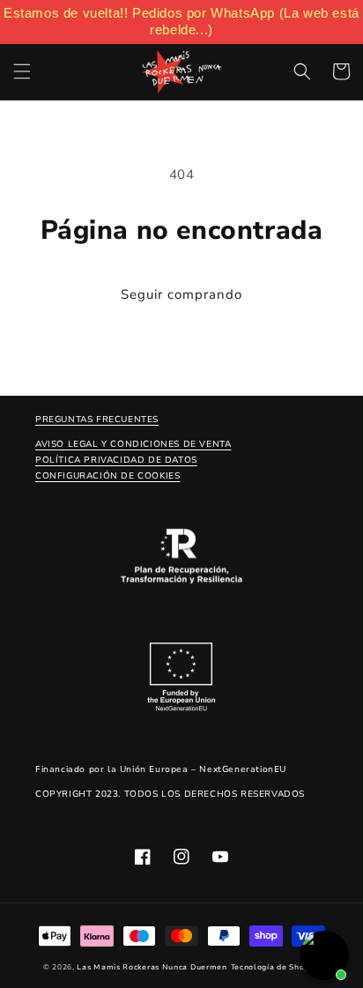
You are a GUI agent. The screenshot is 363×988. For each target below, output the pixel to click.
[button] (22, 71)
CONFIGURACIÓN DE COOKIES (107, 476)
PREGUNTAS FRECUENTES (97, 419)
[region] (181, 22)
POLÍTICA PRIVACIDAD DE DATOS (116, 460)
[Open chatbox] (324, 955)
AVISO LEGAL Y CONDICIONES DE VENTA (133, 444)
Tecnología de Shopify (276, 967)
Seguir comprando (181, 294)
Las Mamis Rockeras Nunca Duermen (151, 967)
